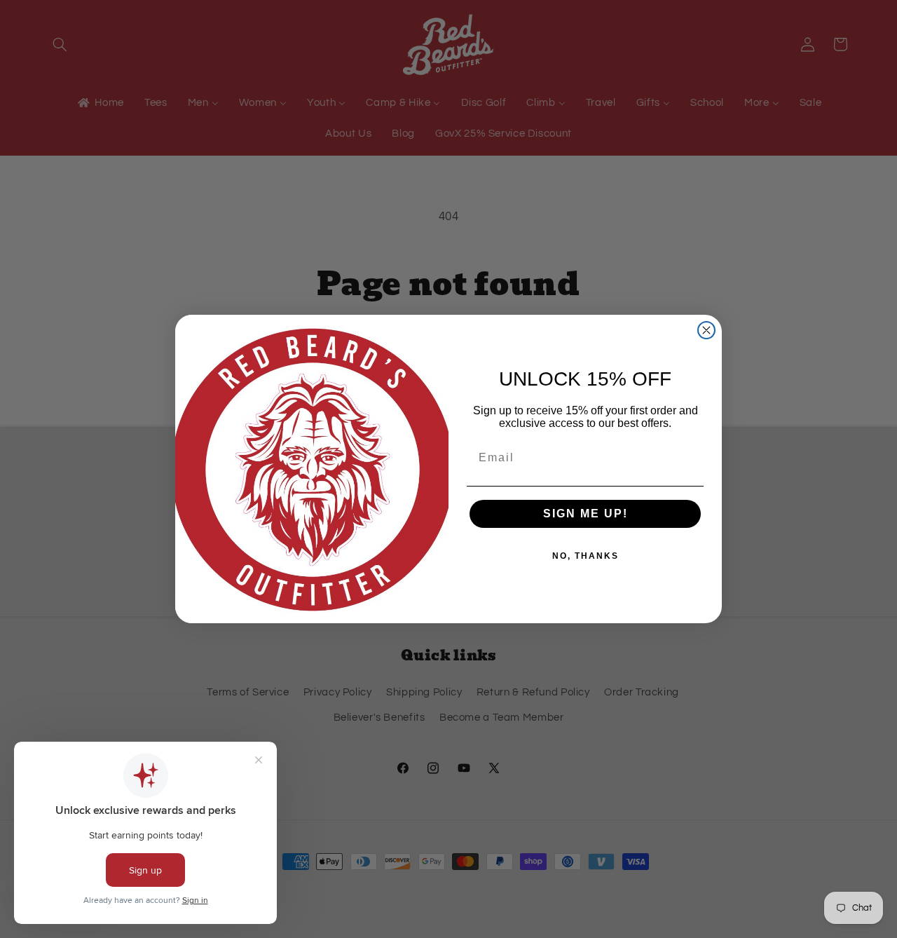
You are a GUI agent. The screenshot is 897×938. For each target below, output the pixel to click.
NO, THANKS (585, 556)
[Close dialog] (706, 330)
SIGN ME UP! (585, 513)
